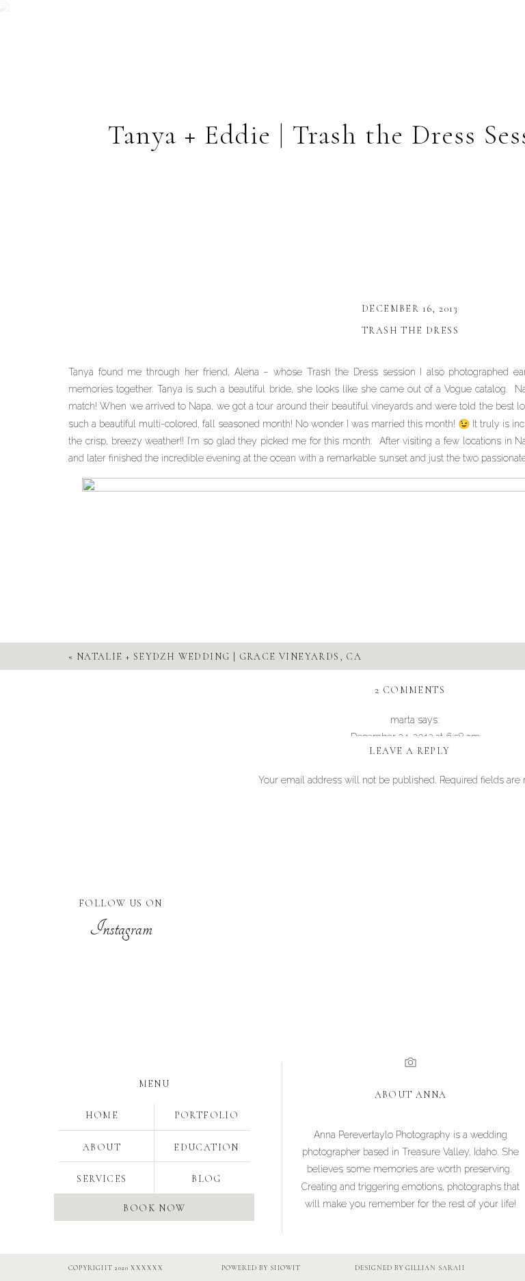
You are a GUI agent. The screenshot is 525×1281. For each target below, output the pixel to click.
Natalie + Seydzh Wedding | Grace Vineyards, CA (219, 656)
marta (402, 719)
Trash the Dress (410, 330)
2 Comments (410, 690)
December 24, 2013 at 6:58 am (415, 736)
